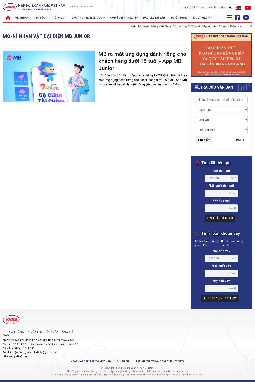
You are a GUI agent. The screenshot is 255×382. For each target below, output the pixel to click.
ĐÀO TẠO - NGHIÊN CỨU (88, 17)
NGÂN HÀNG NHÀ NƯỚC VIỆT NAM (91, 361)
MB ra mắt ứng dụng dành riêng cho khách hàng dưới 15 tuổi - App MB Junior (142, 61)
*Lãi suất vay (221, 266)
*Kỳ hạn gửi (221, 200)
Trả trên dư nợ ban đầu (232, 243)
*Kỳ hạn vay (221, 281)
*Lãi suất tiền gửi (221, 185)
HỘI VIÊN (59, 17)
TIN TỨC (40, 17)
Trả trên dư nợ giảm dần (207, 243)
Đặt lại (240, 140)
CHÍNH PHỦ (123, 361)
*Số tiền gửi (221, 171)
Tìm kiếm (204, 140)
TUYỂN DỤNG (179, 17)
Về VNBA (21, 17)
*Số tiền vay (221, 251)
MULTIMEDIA (202, 17)
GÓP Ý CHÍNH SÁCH (123, 17)
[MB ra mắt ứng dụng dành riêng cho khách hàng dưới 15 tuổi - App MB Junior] (49, 77)
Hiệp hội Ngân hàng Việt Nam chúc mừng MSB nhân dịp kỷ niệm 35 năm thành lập (182, 26)
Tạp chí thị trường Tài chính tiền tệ (160, 361)
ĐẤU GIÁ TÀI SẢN (154, 17)
